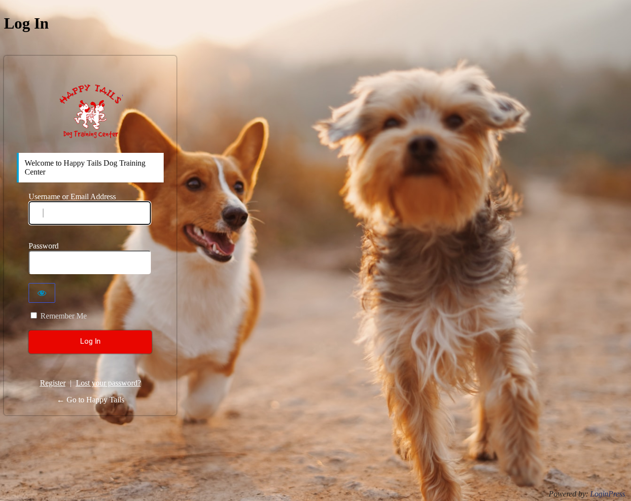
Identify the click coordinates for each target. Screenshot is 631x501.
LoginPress (607, 494)
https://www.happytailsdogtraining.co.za (90, 111)
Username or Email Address (72, 196)
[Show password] (42, 293)
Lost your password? (108, 383)
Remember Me (63, 316)
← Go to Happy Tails (90, 399)
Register (53, 383)
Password (44, 246)
